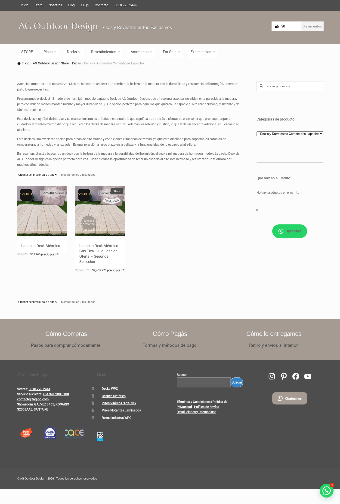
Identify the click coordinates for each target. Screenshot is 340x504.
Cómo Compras (66, 333)
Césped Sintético (114, 396)
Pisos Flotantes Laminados (121, 410)
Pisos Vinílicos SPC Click (119, 403)
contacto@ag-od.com (33, 399)
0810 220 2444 (39, 389)
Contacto (101, 5)
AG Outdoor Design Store (51, 63)
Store (38, 5)
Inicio (24, 5)
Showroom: (25, 404)
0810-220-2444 (125, 5)
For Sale (169, 52)
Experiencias (201, 52)
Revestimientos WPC (116, 417)
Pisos (48, 52)
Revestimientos (103, 52)
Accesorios (139, 52)
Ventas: (22, 389)
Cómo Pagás (170, 333)
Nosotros (55, 5)
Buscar (182, 375)
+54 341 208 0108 (56, 394)
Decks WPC (110, 388)
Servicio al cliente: (29, 394)
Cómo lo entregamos (273, 333)
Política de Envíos (206, 407)
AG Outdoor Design (58, 26)
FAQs (85, 5)
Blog (71, 5)
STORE (27, 52)
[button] (327, 491)
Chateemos (293, 398)
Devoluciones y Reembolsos (196, 412)
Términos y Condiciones (193, 402)
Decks (72, 52)
